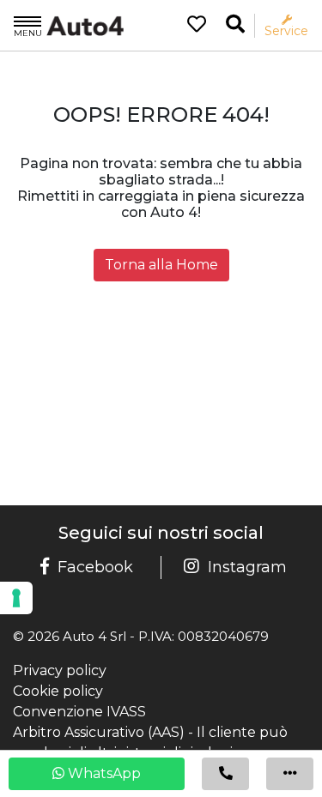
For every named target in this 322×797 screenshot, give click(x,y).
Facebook (95, 567)
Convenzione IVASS (79, 711)
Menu (28, 32)
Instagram (247, 567)
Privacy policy (59, 670)
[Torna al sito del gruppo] (69, 25)
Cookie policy (58, 691)
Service (286, 30)
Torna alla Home (161, 265)
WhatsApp (102, 773)
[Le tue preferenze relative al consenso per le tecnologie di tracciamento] (16, 598)
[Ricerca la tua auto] (235, 24)
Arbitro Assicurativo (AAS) (99, 732)
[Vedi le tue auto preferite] (190, 26)
